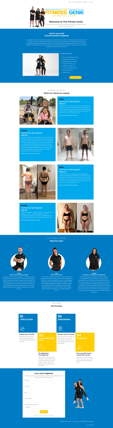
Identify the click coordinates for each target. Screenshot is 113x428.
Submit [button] (44, 411)
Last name (26, 386)
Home (70, 2)
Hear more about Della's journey (68, 185)
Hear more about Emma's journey (30, 220)
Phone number (27, 398)
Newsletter (78, 2)
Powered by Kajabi (90, 425)
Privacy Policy (76, 421)
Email (25, 392)
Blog (74, 2)
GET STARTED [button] (75, 77)
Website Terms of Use (65, 421)
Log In (91, 2)
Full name (26, 380)
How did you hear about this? (31, 404)
